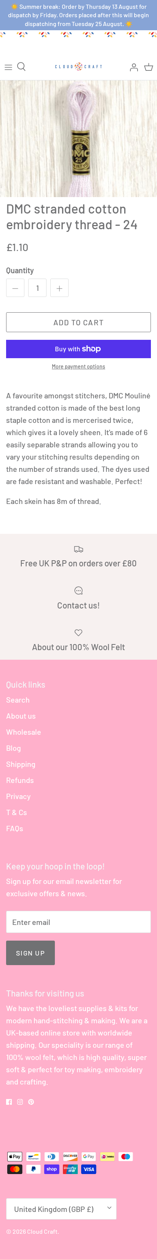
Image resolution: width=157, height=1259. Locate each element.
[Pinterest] (31, 1102)
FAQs (14, 828)
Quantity (20, 270)
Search (18, 699)
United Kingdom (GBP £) (53, 1208)
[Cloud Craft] (78, 66)
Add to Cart (78, 322)
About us (21, 715)
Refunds (20, 779)
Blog (13, 747)
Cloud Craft (42, 1231)
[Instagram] (20, 1102)
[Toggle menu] (8, 66)
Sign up (30, 953)
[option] (78, 138)
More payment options (78, 367)
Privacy (18, 796)
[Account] (131, 66)
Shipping (20, 763)
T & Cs (16, 812)
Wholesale (23, 731)
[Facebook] (9, 1102)
